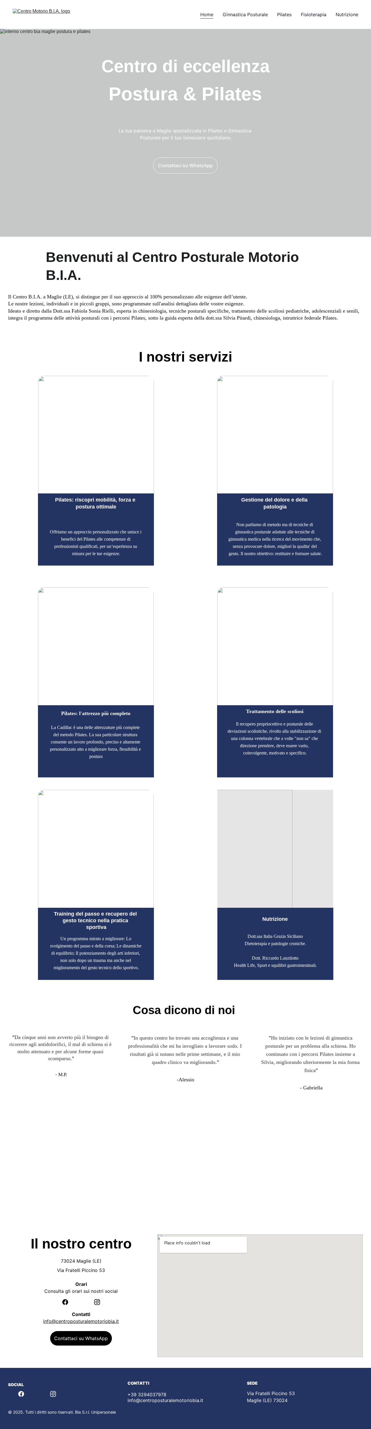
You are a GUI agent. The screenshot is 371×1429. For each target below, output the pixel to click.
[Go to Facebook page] (68, 1302)
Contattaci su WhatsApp (185, 165)
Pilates (284, 14)
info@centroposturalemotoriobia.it (81, 1321)
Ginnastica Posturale (245, 14)
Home (206, 14)
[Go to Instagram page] (97, 1302)
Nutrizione (347, 14)
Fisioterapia (313, 14)
